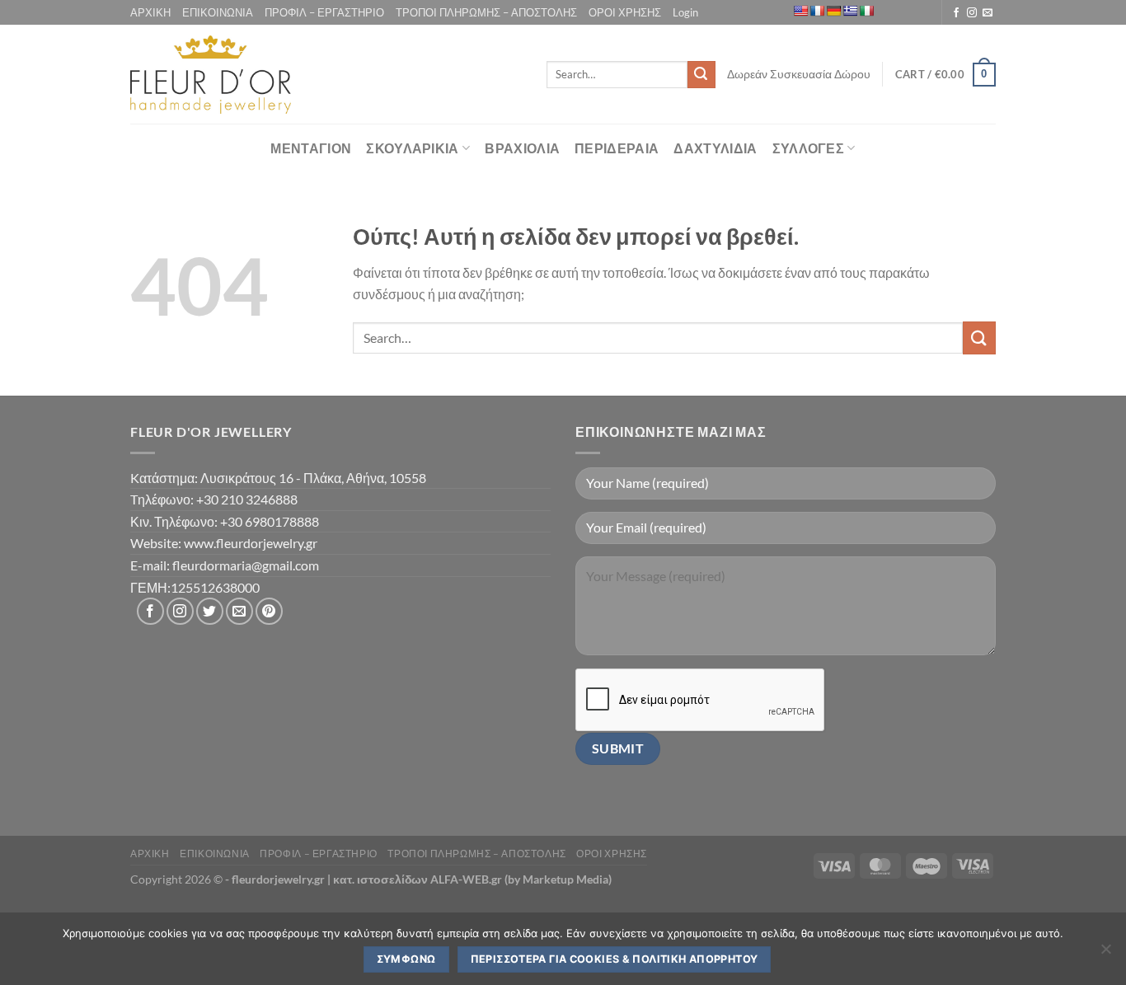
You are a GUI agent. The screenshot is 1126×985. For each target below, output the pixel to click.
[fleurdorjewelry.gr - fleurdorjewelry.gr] (210, 74)
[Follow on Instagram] (972, 13)
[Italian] (866, 10)
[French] (816, 10)
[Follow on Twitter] (209, 611)
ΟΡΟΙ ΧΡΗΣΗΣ (625, 12)
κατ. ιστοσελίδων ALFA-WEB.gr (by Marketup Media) (472, 879)
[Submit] (701, 75)
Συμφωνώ (406, 959)
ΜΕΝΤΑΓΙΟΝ (310, 148)
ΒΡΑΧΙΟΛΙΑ (522, 148)
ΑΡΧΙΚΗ (150, 12)
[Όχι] (1105, 953)
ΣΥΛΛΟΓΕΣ (808, 148)
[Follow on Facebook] (956, 13)
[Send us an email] (987, 13)
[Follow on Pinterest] (269, 611)
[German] (833, 10)
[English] (800, 10)
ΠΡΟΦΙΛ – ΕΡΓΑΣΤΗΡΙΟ (324, 12)
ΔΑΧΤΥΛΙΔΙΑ (715, 148)
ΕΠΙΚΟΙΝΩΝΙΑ (217, 12)
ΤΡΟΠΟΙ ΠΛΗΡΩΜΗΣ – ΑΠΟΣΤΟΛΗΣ (486, 12)
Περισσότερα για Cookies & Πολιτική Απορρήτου (614, 959)
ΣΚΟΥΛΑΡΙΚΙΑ (412, 148)
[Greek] (849, 10)
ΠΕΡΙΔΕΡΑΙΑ (617, 148)
